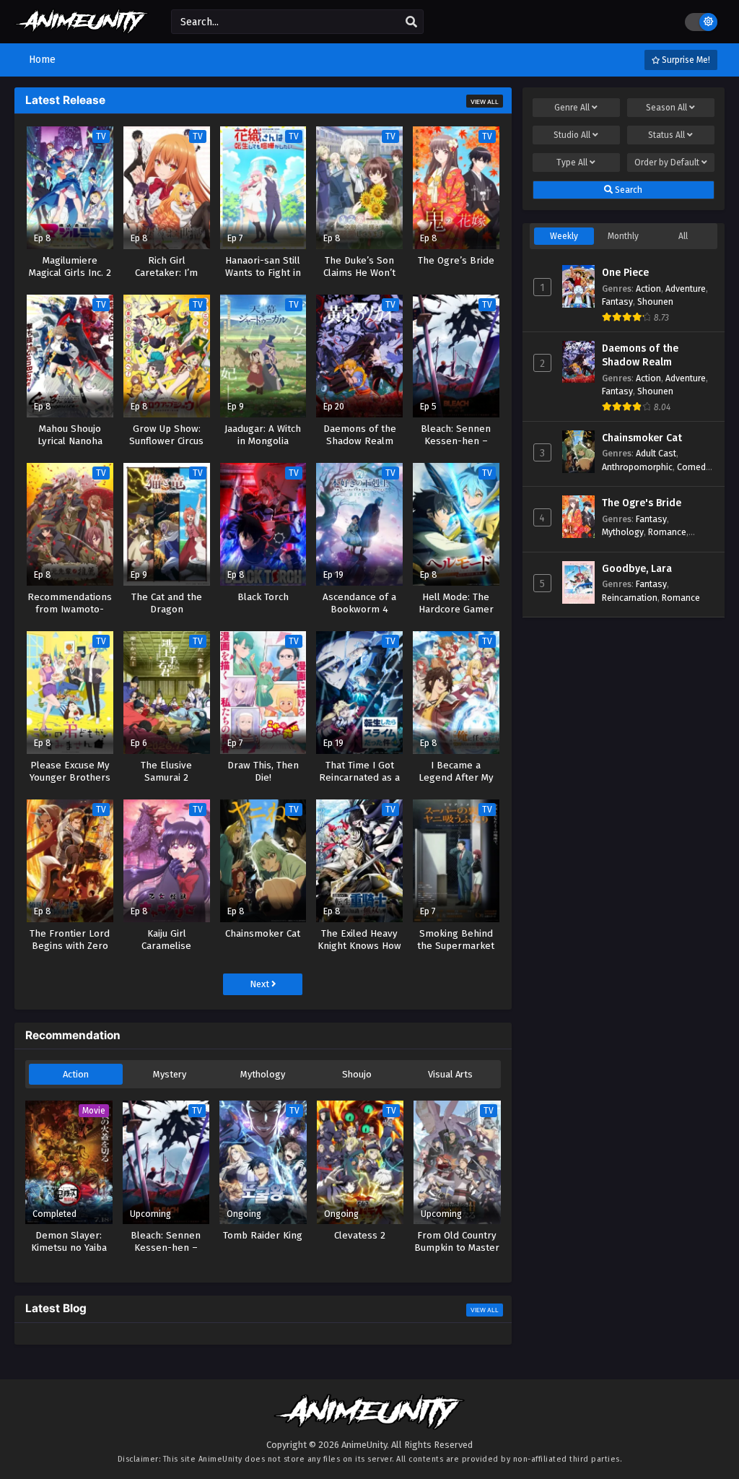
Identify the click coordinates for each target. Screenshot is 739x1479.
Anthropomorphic (637, 466)
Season (666, 108)
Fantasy (617, 301)
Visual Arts (450, 1074)
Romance (667, 531)
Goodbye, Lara (637, 569)
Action (76, 1074)
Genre (572, 108)
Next (260, 984)
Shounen (655, 301)
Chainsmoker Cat (642, 438)
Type (571, 162)
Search (627, 190)
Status (666, 135)
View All (485, 101)
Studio (572, 135)
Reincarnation (629, 597)
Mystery (169, 1074)
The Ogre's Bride (641, 503)
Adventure (685, 288)
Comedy (693, 466)
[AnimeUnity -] (81, 27)
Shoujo (357, 1074)
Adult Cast (656, 453)
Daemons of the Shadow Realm (640, 355)
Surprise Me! (685, 60)
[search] (411, 22)
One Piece (625, 272)
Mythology (262, 1074)
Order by (666, 162)
